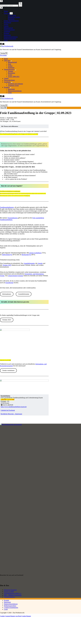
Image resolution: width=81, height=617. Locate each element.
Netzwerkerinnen (9, 80)
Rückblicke (11, 73)
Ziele (9, 64)
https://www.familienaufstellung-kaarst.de (14, 407)
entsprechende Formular (15, 276)
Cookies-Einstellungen (11, 607)
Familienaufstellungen (7, 207)
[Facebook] (1, 44)
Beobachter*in (26, 254)
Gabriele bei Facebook (8, 410)
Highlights (11, 67)
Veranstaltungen (9, 69)
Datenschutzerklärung (15, 91)
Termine (10, 71)
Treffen (10, 66)
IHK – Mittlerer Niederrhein (13, 595)
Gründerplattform (9, 597)
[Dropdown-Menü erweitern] (11, 82)
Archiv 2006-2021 (13, 76)
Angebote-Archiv (13, 85)
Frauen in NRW (9, 591)
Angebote (7, 82)
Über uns (7, 60)
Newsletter (3, 55)
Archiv (10, 75)
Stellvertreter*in (7, 254)
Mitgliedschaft (12, 62)
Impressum (11, 89)
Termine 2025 (7, 265)
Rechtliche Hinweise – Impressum (11, 414)
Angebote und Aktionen (15, 84)
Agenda (40, 263)
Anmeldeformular (29, 263)
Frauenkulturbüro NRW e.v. (12, 593)
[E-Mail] (3, 44)
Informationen (6, 294)
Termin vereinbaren (8, 370)
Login (10, 92)
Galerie (6, 78)
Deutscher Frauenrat (10, 590)
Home (6, 59)
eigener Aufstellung (35, 253)
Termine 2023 (6, 320)
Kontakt (6, 87)
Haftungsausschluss (10, 606)
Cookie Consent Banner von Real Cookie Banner (15, 616)
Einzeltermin (9, 282)
